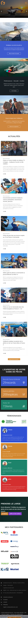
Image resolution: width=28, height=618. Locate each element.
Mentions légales (5, 614)
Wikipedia (5, 604)
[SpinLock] (15, 563)
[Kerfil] (4, 569)
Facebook (5, 599)
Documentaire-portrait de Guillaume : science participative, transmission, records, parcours (13, 199)
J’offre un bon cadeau (15, 513)
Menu (26, 2)
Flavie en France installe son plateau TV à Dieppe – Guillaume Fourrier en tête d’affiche (14, 162)
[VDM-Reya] (14, 546)
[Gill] (14, 556)
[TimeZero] (14, 541)
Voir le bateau (14, 90)
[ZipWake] (4, 551)
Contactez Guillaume (8, 597)
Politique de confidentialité (17, 614)
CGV (25, 612)
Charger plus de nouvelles (13, 359)
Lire (4, 173)
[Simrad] (4, 541)
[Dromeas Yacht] (14, 551)
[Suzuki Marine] (14, 533)
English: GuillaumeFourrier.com (10, 607)
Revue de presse (6, 158)
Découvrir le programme (14, 126)
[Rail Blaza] (5, 563)
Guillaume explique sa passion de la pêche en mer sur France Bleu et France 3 (14, 343)
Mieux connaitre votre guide (14, 53)
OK (8, 617)
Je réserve (4, 513)
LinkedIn (5, 602)
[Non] (21, 617)
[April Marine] (4, 533)
